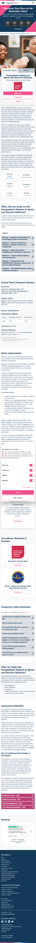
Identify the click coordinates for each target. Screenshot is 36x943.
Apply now (18, 93)
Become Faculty (5, 864)
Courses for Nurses (6, 895)
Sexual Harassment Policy (7, 906)
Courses (6, 33)
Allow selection (18, 497)
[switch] (31, 470)
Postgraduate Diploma (10, 70)
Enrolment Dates (5, 860)
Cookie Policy (4, 898)
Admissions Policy (5, 904)
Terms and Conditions (6, 900)
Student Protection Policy (7, 907)
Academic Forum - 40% (11, 795)
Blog (2, 857)
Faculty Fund (4, 870)
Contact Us (4, 880)
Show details (27, 487)
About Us (3, 859)
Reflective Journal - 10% (11, 799)
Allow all (18, 492)
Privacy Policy (4, 902)
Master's (26, 70)
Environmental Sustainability (8, 877)
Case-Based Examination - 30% (13, 807)
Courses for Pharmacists (7, 891)
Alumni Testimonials (6, 862)
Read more (18, 521)
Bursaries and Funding (6, 868)
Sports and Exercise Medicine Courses (19, 33)
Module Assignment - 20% (12, 803)
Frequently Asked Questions (8, 873)
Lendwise (17, 332)
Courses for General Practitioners (9, 887)
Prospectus (18, 97)
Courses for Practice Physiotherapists (10, 893)
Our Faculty (4, 866)
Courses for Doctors (6, 889)
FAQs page (25, 612)
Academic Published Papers (8, 875)
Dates (18, 101)
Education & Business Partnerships (9, 871)
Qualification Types (6, 879)
